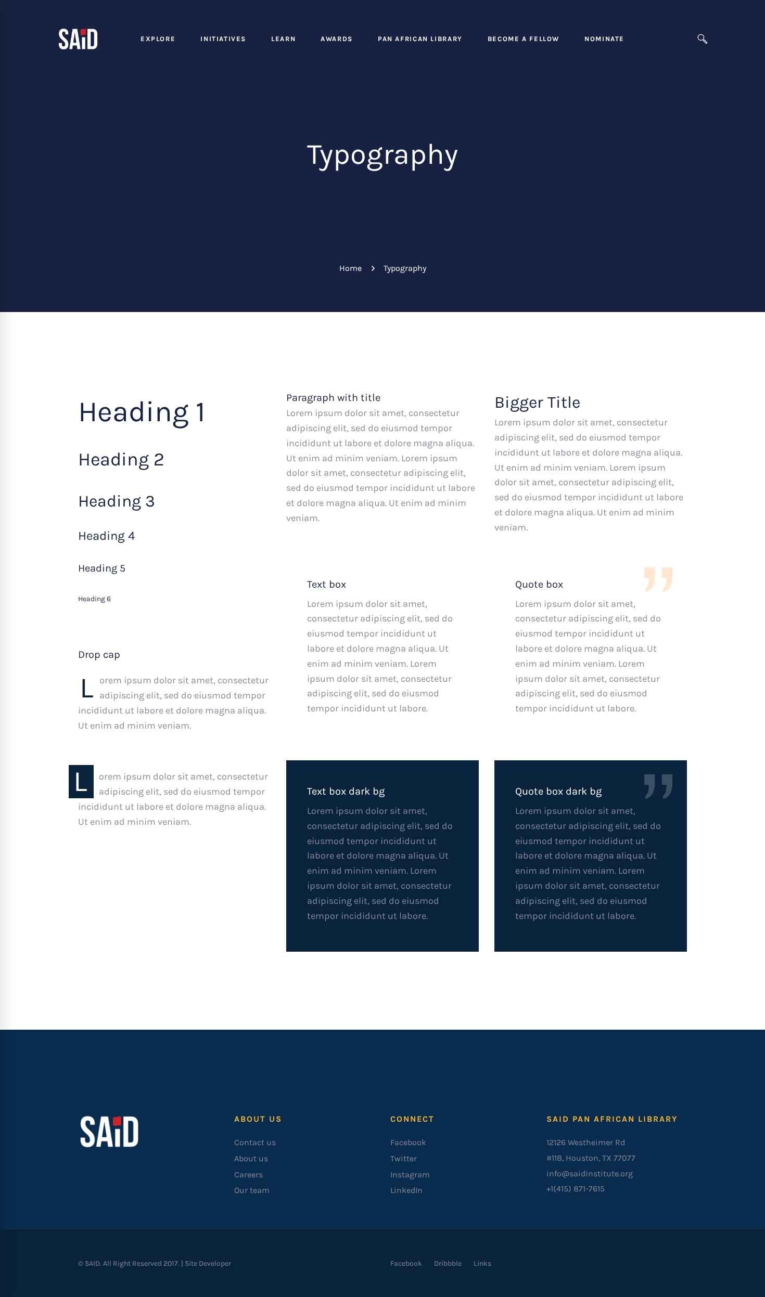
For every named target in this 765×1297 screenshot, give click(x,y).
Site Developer (208, 1263)
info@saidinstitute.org (589, 1173)
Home (350, 268)
